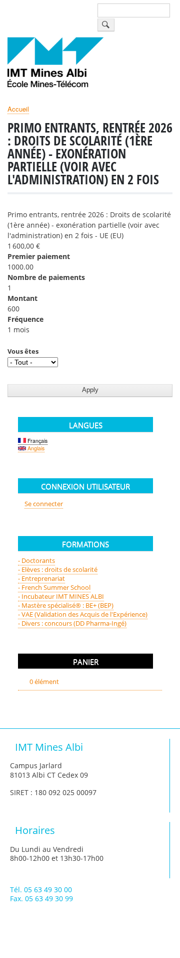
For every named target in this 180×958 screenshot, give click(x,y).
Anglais (35, 448)
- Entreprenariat (41, 578)
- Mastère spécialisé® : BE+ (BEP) (66, 605)
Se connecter (43, 503)
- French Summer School (54, 587)
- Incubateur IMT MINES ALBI (61, 596)
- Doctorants (36, 560)
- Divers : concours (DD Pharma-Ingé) (72, 623)
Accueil (18, 109)
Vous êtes (23, 351)
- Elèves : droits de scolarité (58, 569)
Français (37, 440)
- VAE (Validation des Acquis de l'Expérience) (83, 614)
